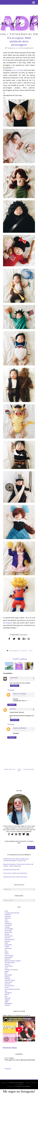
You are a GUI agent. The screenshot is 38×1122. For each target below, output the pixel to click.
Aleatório (8, 915)
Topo (33, 1119)
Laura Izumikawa (18, 70)
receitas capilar (10, 980)
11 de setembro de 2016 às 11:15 (23, 709)
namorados (9, 966)
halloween (8, 948)
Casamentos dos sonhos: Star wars (15, 877)
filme (6, 943)
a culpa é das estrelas (12, 913)
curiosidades (9, 929)
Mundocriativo (10, 962)
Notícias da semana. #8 (11, 870)
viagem (7, 1000)
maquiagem (9, 957)
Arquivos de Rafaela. (17, 1082)
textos (7, 994)
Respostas (11, 690)
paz (6, 973)
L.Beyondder (14, 678)
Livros (7, 954)
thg (6, 996)
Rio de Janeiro (9, 986)
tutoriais (8, 998)
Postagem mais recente (9, 769)
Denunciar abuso (10, 1047)
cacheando (8, 923)
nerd (30, 650)
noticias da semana (11, 970)
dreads (7, 934)
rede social (8, 982)
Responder (15, 685)
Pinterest (8, 1069)
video (6, 1002)
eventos (7, 938)
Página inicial (19, 769)
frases (7, 946)
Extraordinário (10, 939)
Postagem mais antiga (28, 769)
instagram (9, 623)
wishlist (7, 1005)
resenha (7, 984)
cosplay (7, 927)
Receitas (7, 979)
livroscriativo (9, 955)
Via (4, 98)
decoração (8, 931)
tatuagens (8, 993)
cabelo (7, 922)
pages (7, 971)
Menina (7, 959)
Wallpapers (8, 1003)
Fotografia (23, 650)
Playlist (7, 977)
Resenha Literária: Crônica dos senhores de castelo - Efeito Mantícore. (18, 865)
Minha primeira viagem (13, 961)
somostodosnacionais (12, 989)
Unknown (13, 709)
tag (6, 991)
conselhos (8, 925)
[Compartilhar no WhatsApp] (29, 638)
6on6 (6, 911)
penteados (8, 975)
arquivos (8, 918)
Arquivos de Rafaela (17, 48)
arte (6, 920)
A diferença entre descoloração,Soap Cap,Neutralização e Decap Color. (15, 860)
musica (7, 964)
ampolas (8, 916)
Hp (6, 950)
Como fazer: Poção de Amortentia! (15, 873)
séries (7, 987)
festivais (7, 941)
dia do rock (8, 932)
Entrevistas (8, 936)
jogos (6, 952)
